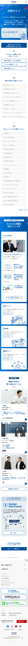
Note (20, 626)
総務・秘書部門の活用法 (10, 196)
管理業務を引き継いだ (10, 89)
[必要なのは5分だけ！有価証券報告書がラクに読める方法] (14, 278)
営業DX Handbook (5, 584)
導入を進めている (9, 85)
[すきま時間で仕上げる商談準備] (14, 289)
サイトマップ (3, 573)
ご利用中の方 (4, 569)
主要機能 (6, 169)
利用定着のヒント (9, 157)
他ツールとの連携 (9, 145)
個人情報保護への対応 (8, 629)
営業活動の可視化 (9, 161)
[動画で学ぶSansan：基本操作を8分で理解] (14, 267)
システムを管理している (10, 64)
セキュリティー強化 (9, 141)
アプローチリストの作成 (10, 185)
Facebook (8, 626)
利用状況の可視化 (9, 149)
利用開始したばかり (9, 105)
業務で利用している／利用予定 (12, 60)
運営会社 (20, 629)
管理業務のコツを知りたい (11, 93)
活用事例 (6, 177)
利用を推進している (9, 68)
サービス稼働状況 (4, 578)
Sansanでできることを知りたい (12, 97)
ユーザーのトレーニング (10, 165)
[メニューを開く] (25, 2)
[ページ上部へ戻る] (26, 560)
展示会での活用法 (9, 192)
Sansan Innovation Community (7, 582)
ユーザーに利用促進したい (11, 101)
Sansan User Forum (5, 580)
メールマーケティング (10, 188)
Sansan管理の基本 (9, 137)
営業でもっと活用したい (10, 109)
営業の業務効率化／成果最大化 (12, 181)
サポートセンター (4, 576)
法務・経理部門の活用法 (10, 200)
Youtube (16, 626)
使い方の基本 (7, 173)
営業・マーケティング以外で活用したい (14, 116)
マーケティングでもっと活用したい (13, 113)
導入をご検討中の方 (6, 565)
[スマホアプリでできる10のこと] (14, 249)
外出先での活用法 (9, 204)
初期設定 (6, 133)
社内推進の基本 (8, 153)
